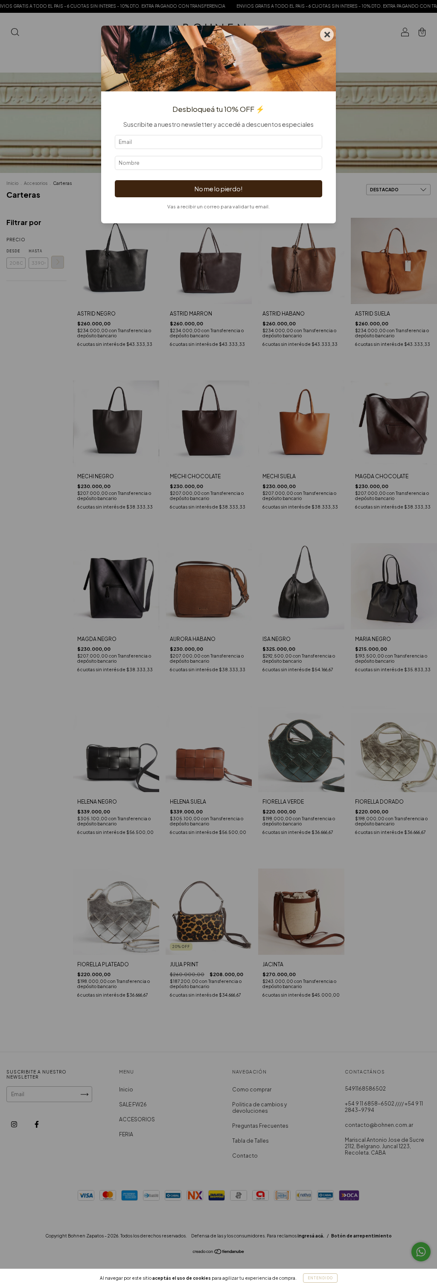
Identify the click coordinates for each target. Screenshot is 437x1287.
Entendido (320, 1278)
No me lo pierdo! (218, 189)
